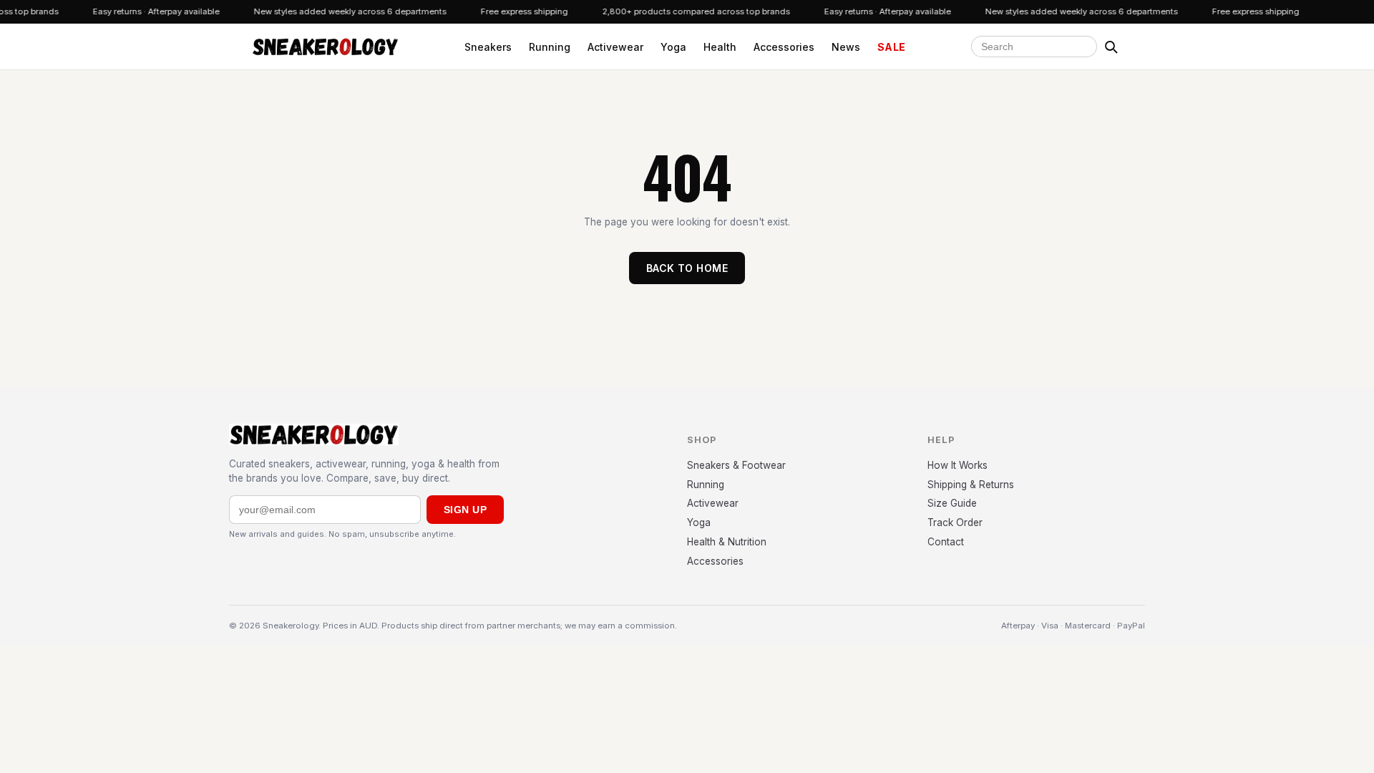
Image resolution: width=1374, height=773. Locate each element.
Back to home (687, 268)
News (846, 47)
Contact (945, 542)
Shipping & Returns (970, 484)
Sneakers (488, 47)
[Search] (1110, 46)
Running (549, 47)
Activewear (615, 47)
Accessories (784, 47)
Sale (891, 47)
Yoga (673, 47)
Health (719, 47)
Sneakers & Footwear (736, 465)
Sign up (465, 509)
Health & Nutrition (726, 542)
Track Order (955, 522)
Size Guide (952, 503)
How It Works (957, 465)
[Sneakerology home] (325, 46)
